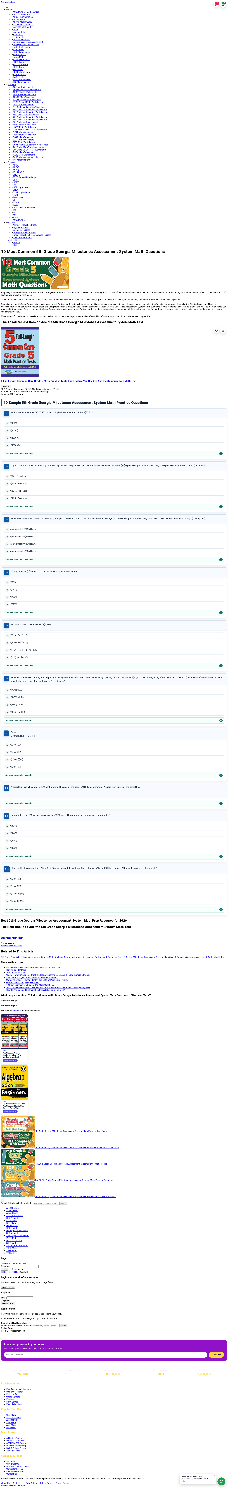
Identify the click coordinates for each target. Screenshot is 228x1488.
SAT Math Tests (20, 64)
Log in (4, 1269)
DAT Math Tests (20, 32)
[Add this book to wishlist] (216, 330)
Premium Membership (16, 1445)
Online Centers (13, 1397)
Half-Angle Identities (16, 970)
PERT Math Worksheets (24, 132)
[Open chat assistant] (221, 1481)
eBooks (11, 9)
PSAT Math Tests (21, 59)
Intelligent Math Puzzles (24, 232)
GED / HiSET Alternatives (25, 207)
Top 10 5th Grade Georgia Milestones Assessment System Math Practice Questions (74, 1180)
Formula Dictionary (15, 1404)
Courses (11, 162)
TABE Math (11, 1248)
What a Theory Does (15, 972)
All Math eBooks (14, 1438)
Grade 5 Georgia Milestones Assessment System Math (143, 957)
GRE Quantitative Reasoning (26, 44)
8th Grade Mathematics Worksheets (30, 119)
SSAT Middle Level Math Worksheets (30, 145)
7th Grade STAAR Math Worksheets (29, 147)
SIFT (15, 200)
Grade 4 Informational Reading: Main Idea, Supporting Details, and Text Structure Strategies (49, 975)
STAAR (16, 202)
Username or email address (14, 1263)
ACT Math (11, 1425)
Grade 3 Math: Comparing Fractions (22, 982)
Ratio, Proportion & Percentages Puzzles (32, 235)
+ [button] (7, 9)
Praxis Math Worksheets (24, 134)
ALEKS (16, 167)
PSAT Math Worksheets (24, 137)
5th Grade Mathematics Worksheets (30, 112)
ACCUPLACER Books (16, 1443)
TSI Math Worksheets (23, 160)
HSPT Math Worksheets (24, 127)
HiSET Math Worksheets (24, 124)
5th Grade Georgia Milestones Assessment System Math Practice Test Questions (73, 1131)
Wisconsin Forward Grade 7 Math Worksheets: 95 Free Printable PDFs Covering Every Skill (48, 987)
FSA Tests (18, 34)
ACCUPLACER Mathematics (26, 12)
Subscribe (216, 1355)
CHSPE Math (12, 1218)
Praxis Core (18, 197)
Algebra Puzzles (20, 227)
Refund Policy (46, 1483)
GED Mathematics (21, 39)
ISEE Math (11, 1427)
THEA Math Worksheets (24, 152)
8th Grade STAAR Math (17, 1245)
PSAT (15, 217)
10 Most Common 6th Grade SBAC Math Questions (30, 985)
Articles (16, 242)
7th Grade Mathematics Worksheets (30, 117)
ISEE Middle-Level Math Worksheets (30, 129)
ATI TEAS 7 (18, 172)
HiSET (16, 182)
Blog (15, 245)
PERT (15, 195)
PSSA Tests (18, 62)
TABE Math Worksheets (24, 155)
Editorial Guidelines (15, 1471)
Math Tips (12, 240)
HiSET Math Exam (21, 47)
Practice (12, 84)
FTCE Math (18, 37)
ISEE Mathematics (21, 52)
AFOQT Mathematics (23, 17)
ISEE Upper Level (21, 187)
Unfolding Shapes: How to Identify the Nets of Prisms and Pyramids (38, 980)
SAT (15, 212)
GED (15, 180)
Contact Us (11, 1474)
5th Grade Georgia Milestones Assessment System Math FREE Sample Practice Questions (77, 1147)
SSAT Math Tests (21, 72)
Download (6, 386)
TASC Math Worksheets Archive (28, 157)
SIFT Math (18, 69)
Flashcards (11, 1399)
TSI (14, 210)
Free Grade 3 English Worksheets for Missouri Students (32, 977)
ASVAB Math (12, 1213)
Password (6, 1266)
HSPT (16, 185)
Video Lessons (13, 1450)
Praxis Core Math (14, 1240)
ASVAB (16, 170)
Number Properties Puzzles (26, 225)
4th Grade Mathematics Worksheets (30, 109)
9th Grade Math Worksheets (26, 122)
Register (23, 1272)
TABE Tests (18, 77)
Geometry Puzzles (21, 230)
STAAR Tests (19, 74)
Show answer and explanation (19, 453)
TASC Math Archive (22, 79)
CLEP (15, 29)
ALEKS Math (12, 1210)
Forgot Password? (9, 1272)
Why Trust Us (12, 1464)
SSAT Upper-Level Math (17, 1235)
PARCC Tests (19, 54)
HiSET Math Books (15, 1440)
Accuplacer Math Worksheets (27, 89)
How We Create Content (17, 1466)
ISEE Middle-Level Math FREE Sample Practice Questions (33, 967)
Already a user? (8, 1303)
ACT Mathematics (21, 14)
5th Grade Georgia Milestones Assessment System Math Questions (85, 957)
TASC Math (11, 1250)
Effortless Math (8, 2)
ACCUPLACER (19, 220)
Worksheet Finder (14, 1392)
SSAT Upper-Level (21, 192)
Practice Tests (13, 1394)
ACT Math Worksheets (23, 87)
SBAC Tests (18, 67)
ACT (15, 215)
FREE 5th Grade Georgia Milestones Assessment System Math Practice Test (71, 1164)
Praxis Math (18, 57)
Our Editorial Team (14, 1469)
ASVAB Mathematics (22, 22)
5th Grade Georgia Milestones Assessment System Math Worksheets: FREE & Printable (75, 1196)
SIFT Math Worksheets (24, 142)
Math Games (12, 1402)
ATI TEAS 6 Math (14, 1215)
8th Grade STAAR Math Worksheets (29, 150)
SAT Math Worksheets (23, 139)
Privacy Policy (62, 1483)
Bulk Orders (31, 1483)
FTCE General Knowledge (25, 177)
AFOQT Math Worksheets (25, 92)
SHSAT (16, 190)
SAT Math (11, 1422)
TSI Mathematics (21, 82)
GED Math (11, 1223)
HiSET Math (12, 1225)
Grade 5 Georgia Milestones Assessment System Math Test (197, 957)
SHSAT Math (12, 1233)
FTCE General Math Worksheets (28, 102)
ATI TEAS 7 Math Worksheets (27, 99)
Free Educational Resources (19, 1389)
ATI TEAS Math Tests (23, 24)
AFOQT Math (12, 1208)
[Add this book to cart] (223, 331)
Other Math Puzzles (22, 237)
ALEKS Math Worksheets (24, 94)
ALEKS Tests (19, 19)
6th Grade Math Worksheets (26, 114)
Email (3, 1297)
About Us (10, 1461)
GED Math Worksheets (23, 104)
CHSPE (16, 175)
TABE (15, 205)
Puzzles (11, 222)
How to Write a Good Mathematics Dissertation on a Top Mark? (35, 990)
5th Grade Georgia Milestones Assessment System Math (27, 957)
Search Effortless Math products (16, 1203)
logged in (17, 1010)
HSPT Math (18, 49)
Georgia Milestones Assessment (28, 42)
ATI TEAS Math (13, 1417)
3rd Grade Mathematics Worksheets (30, 107)
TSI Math (10, 1253)
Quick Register (8, 1287)
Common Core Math (22, 27)
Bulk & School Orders (16, 1448)
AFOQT (16, 165)
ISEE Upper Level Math (17, 1230)
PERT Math (11, 1238)
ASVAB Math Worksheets (25, 97)
